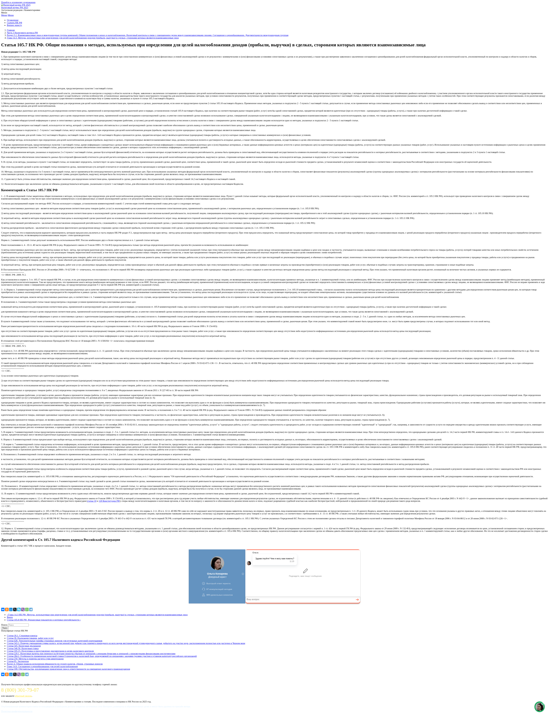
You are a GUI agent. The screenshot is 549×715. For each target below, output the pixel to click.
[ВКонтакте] (3, 609)
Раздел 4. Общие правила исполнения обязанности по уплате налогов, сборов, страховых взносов (55, 664)
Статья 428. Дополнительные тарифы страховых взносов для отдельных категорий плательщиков (54, 640)
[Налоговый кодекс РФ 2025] (15, 5)
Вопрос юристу (14, 25)
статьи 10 (91, 501)
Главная (11, 30)
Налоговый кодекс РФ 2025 (14, 7)
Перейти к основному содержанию (18, 2)
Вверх (10, 617)
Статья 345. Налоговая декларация (24, 646)
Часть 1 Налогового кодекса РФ (22, 32)
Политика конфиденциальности (16, 711)
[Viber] (23, 609)
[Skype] (19, 609)
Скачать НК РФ (14, 22)
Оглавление (12, 20)
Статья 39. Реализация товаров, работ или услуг (30, 638)
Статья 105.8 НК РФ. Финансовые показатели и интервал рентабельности (44, 620)
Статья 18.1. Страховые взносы (22, 635)
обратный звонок (23, 696)
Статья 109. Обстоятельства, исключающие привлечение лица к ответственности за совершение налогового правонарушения (68, 669)
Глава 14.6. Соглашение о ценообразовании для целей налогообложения (42, 666)
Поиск (4, 625)
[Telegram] (31, 609)
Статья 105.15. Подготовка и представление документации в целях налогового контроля (50, 651)
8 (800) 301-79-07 (20, 690)
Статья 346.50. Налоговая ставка (23, 648)
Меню (4, 15)
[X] (15, 609)
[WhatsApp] (27, 609)
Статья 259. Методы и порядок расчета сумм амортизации (35, 659)
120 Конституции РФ (109, 501)
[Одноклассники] (7, 609)
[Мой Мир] (11, 609)
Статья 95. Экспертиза (18, 661)
